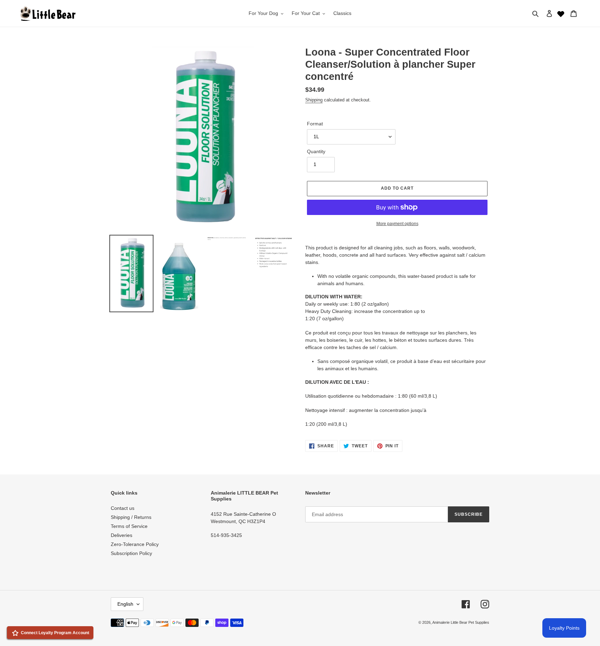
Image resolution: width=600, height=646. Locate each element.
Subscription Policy (131, 553)
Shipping (314, 99)
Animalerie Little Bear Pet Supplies (460, 622)
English (125, 604)
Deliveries (121, 535)
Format (315, 123)
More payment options (397, 223)
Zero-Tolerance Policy (135, 544)
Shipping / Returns (131, 517)
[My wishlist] (561, 13)
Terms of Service (129, 526)
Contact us (122, 508)
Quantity (316, 151)
